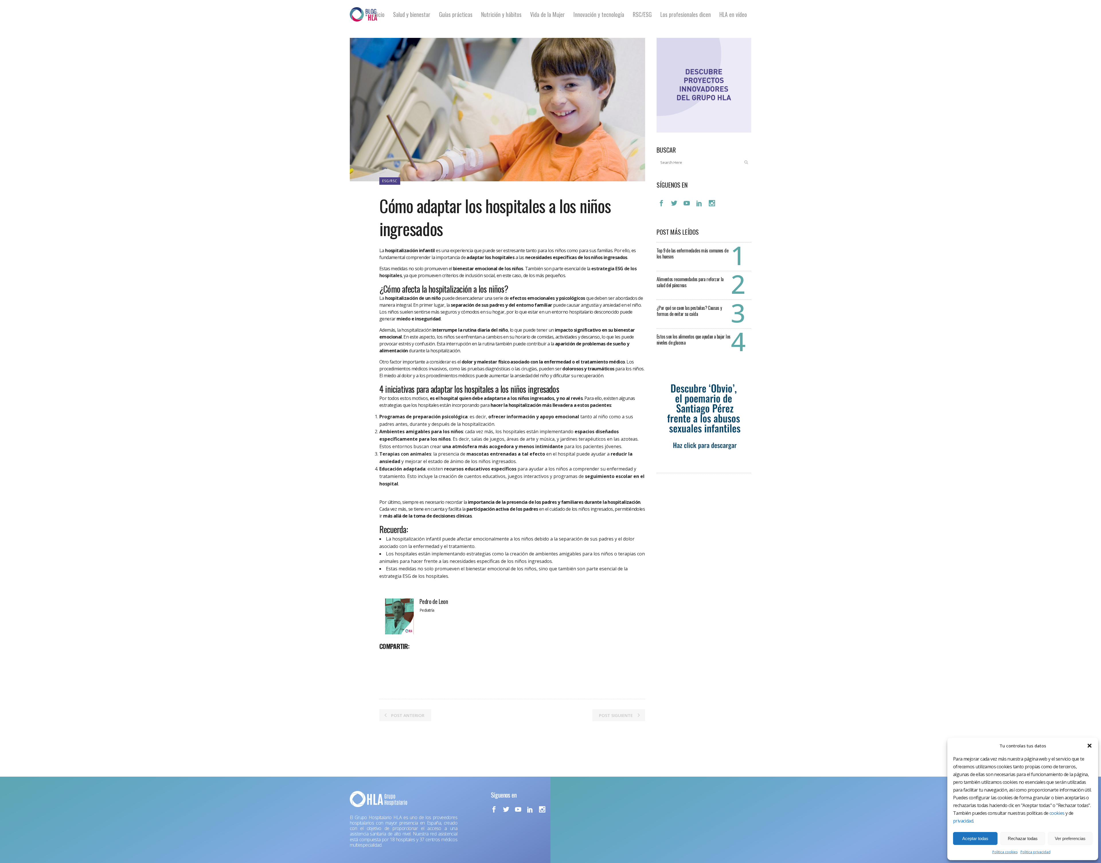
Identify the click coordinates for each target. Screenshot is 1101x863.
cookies (1057, 813)
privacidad (963, 821)
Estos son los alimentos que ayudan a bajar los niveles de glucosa (693, 339)
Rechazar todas (1023, 838)
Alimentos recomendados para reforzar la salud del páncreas (690, 282)
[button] (1089, 746)
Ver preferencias (1070, 838)
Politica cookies (1005, 852)
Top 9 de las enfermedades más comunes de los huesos (692, 253)
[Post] (399, 658)
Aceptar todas (975, 838)
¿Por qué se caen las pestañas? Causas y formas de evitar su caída (689, 310)
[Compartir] (385, 658)
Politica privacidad (1035, 852)
